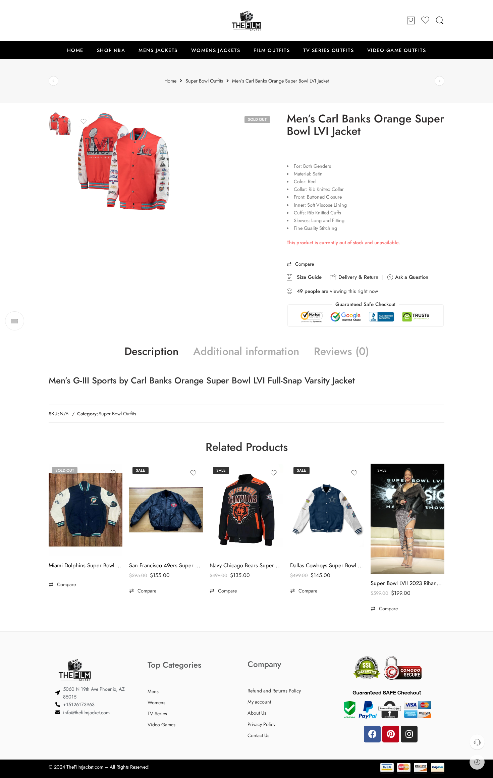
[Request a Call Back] (477, 741)
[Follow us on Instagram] (78, 20)
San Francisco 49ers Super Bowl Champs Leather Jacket (166, 565)
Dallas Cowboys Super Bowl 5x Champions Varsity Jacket (327, 565)
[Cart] (411, 20)
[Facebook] (372, 734)
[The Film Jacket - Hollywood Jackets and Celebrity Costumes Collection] (246, 20)
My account (259, 701)
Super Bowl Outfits (117, 413)
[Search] (439, 20)
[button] (300, 264)
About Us (257, 712)
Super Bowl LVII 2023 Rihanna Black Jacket (407, 583)
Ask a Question (410, 277)
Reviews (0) (341, 351)
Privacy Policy (261, 724)
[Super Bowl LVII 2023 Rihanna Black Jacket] (407, 519)
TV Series (157, 713)
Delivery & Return (357, 277)
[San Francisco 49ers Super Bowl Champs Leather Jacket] (166, 510)
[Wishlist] (83, 121)
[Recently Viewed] (477, 762)
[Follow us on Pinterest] (65, 20)
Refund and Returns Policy (274, 690)
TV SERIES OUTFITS (328, 50)
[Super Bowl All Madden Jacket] (439, 81)
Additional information (246, 351)
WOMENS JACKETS (215, 50)
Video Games (161, 724)
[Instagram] (409, 734)
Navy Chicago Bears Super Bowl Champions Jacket (246, 565)
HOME (75, 50)
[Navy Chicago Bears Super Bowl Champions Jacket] (246, 510)
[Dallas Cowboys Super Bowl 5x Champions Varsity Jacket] (327, 510)
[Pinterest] (390, 734)
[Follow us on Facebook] (52, 20)
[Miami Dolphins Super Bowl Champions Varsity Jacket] (85, 510)
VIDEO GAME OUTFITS (396, 50)
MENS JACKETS (158, 50)
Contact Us (258, 735)
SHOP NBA (111, 50)
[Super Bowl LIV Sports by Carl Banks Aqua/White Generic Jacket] (53, 81)
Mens (153, 691)
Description (151, 351)
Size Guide (307, 277)
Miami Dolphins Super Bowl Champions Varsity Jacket (85, 565)
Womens (156, 702)
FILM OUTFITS (272, 50)
